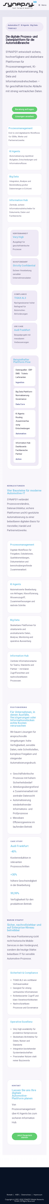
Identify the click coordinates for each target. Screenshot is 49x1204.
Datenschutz (26, 1194)
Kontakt (10, 1194)
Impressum (38, 1194)
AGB (17, 1194)
